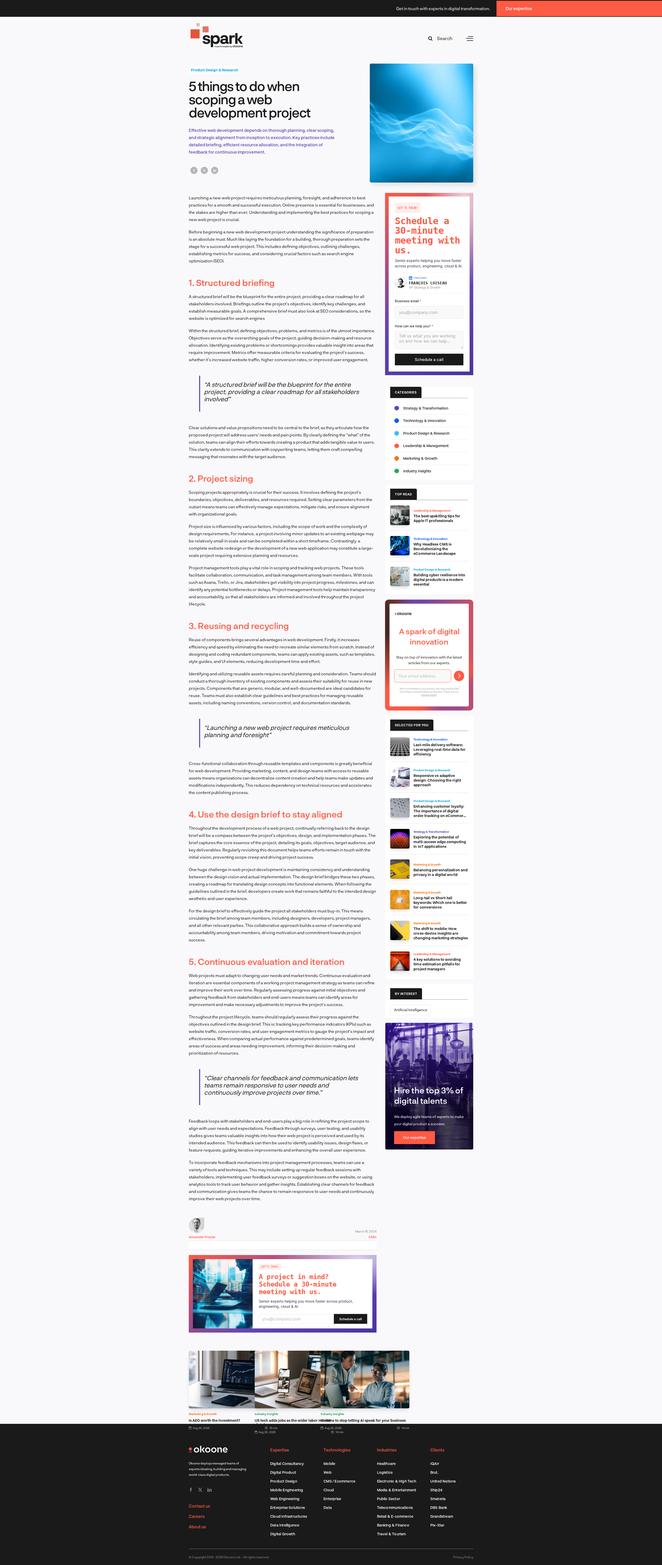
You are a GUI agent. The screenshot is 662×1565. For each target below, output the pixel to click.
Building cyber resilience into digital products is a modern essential (439, 579)
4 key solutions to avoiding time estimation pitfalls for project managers (437, 964)
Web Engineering (284, 1498)
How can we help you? (414, 326)
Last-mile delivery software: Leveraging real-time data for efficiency (439, 749)
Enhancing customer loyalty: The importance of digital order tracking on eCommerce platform (440, 813)
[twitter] (200, 1490)
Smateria (438, 1498)
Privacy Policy (463, 1557)
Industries (386, 1449)
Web (328, 1472)
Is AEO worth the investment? (214, 1420)
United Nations (443, 1481)
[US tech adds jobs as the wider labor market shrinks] (299, 1354)
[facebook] (191, 1490)
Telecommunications (395, 1507)
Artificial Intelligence (410, 1010)
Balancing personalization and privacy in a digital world (440, 872)
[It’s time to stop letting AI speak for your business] (365, 1354)
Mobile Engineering (286, 1490)
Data (328, 1507)
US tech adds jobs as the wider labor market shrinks (293, 1422)
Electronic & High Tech (396, 1481)
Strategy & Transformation (425, 408)
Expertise (279, 1449)
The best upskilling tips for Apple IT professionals (436, 518)
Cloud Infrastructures (288, 1516)
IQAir (434, 1463)
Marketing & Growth (203, 1414)
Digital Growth (282, 1534)
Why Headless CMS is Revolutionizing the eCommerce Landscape (434, 549)
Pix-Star (437, 1525)
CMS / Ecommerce (339, 1481)
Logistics (385, 1472)
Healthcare (386, 1463)
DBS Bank (438, 1507)
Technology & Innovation (424, 420)
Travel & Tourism (391, 1534)
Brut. (434, 1472)
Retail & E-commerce (395, 1516)
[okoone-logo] (208, 1447)
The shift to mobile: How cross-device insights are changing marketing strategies (440, 933)
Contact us (199, 1505)
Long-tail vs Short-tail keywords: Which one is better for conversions (440, 902)
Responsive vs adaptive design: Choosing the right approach (437, 780)
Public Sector (388, 1498)
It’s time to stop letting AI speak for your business (363, 1420)
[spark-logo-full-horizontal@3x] (217, 23)
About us (197, 1526)
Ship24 (436, 1490)
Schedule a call (350, 1319)
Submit (459, 676)
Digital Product (283, 1472)
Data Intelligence (284, 1525)
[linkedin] (209, 1490)
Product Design (283, 1481)
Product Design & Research (214, 70)
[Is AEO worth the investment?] (233, 1354)
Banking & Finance (393, 1525)
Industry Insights (266, 1414)
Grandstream (441, 1516)
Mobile (329, 1463)
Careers (197, 1516)
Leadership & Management (426, 445)
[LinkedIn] (215, 170)
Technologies (337, 1449)
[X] (204, 170)
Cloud (329, 1490)
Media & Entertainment (396, 1490)
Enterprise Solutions (287, 1507)
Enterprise (332, 1498)
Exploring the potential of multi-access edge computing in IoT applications (439, 842)
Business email (408, 301)
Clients (437, 1449)
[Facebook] (194, 170)
